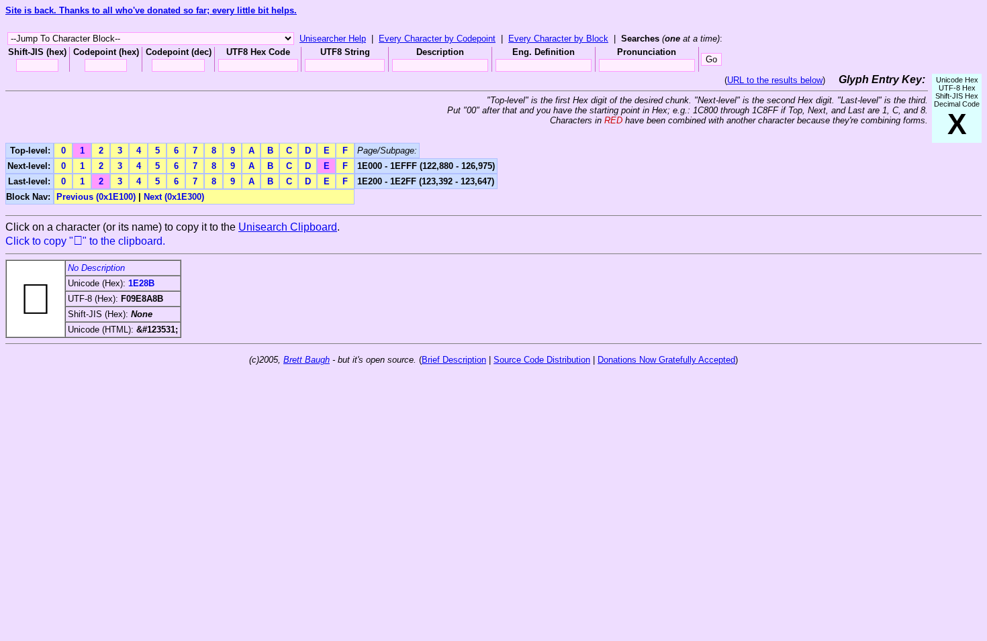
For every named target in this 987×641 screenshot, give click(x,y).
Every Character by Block (558, 39)
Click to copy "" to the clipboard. (85, 241)
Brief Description (454, 360)
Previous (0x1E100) (96, 197)
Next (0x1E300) (174, 197)
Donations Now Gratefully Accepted (666, 360)
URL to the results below (774, 80)
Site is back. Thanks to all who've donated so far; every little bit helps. (151, 10)
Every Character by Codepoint (437, 39)
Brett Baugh (306, 360)
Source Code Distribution (541, 360)
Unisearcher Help (332, 39)
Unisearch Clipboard (287, 227)
